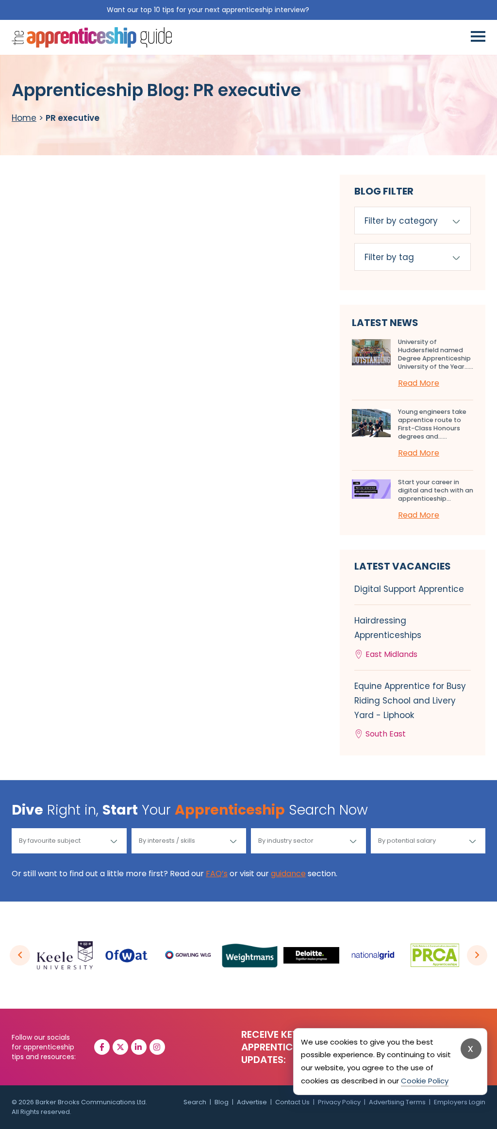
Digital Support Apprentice (409, 589)
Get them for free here (351, 10)
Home (24, 118)
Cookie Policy (424, 1081)
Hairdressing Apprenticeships (387, 637)
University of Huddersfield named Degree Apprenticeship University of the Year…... (435, 354)
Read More (418, 383)
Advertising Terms (397, 1102)
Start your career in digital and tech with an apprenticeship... (435, 490)
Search (194, 1102)
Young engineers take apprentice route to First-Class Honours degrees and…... (432, 424)
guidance (288, 873)
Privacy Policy (339, 1102)
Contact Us (292, 1102)
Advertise (252, 1102)
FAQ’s (217, 873)
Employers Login (459, 1102)
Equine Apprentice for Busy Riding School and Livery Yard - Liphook (410, 710)
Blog (222, 1102)
